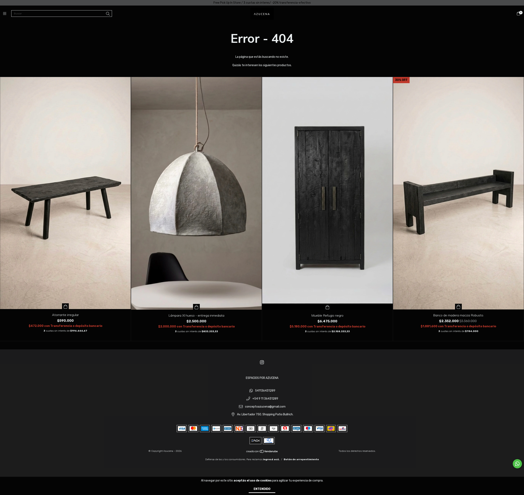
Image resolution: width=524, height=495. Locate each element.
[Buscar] (108, 13)
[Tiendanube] (262, 452)
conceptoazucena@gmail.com (265, 406)
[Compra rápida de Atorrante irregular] (65, 306)
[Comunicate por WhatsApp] (517, 463)
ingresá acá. (271, 459)
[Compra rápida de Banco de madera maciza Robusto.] (458, 306)
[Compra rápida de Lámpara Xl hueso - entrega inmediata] (196, 307)
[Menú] (7, 13)
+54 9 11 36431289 (265, 398)
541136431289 (265, 391)
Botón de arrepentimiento (301, 459)
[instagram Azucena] (262, 362)
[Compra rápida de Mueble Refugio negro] (327, 307)
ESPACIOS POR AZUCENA (262, 378)
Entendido (262, 489)
